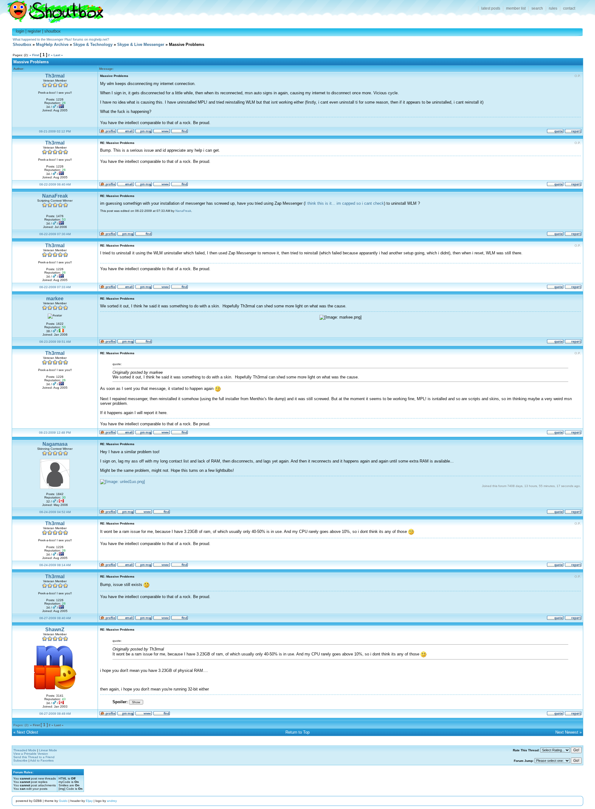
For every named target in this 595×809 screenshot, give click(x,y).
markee (55, 298)
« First (34, 55)
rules (553, 8)
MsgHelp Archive (52, 44)
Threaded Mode (24, 750)
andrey (112, 800)
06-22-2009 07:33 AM (55, 287)
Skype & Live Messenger (140, 44)
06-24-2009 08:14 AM (55, 565)
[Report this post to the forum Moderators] (573, 132)
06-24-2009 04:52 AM (55, 512)
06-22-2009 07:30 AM (55, 234)
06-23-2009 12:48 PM (55, 432)
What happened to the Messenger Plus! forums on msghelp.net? (61, 39)
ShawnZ (54, 629)
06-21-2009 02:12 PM (55, 131)
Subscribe (20, 760)
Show (136, 702)
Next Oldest (27, 732)
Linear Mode (48, 750)
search (537, 8)
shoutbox (52, 31)
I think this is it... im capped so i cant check (344, 203)
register (34, 31)
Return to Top (297, 732)
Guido (63, 800)
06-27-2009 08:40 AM (55, 618)
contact (569, 8)
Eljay (89, 800)
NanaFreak (55, 196)
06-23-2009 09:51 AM (55, 341)
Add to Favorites (42, 760)
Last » (58, 55)
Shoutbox (51, 10)
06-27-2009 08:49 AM (55, 713)
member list (516, 8)
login (20, 31)
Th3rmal (54, 75)
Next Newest (566, 732)
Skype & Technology (92, 44)
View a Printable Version (30, 753)
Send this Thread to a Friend (34, 757)
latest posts (490, 8)
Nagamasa (55, 444)
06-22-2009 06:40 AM (55, 184)
